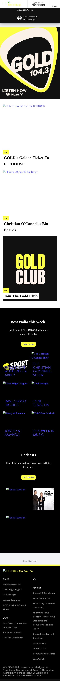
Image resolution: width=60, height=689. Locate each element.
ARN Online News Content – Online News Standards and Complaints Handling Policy (44, 620)
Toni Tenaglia (9, 594)
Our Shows (28, 344)
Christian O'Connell (12, 584)
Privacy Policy (39, 643)
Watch (6, 618)
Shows (6, 579)
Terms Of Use (39, 648)
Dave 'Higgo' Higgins (12, 589)
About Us (37, 588)
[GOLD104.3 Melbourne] (14, 4)
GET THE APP (28, 477)
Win (34, 579)
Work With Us (39, 659)
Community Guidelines (44, 653)
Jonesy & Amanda (11, 600)
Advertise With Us (41, 598)
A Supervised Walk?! (12, 632)
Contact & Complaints (44, 593)
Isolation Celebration (13, 637)
